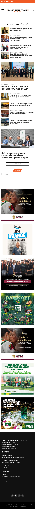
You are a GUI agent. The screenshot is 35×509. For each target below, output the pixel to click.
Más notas (17, 164)
